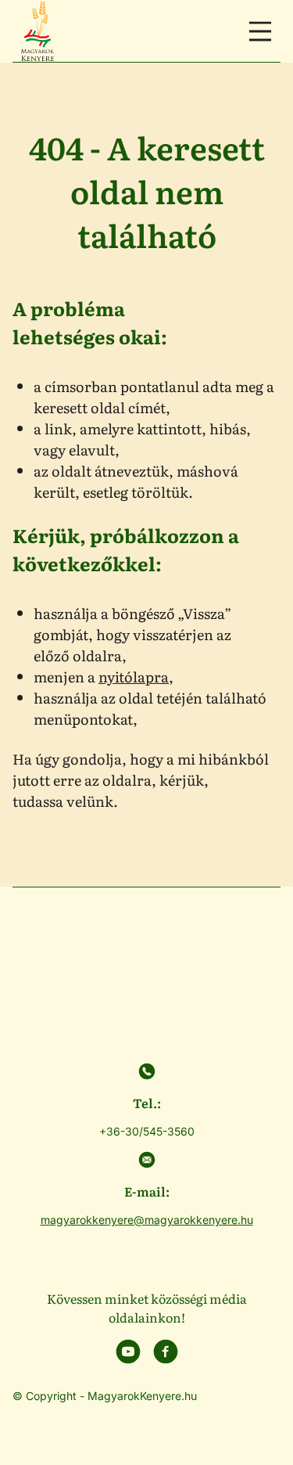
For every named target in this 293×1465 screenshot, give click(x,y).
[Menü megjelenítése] (260, 31)
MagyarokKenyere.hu (142, 1395)
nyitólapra (133, 676)
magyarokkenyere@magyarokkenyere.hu (147, 1219)
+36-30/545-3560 (147, 1131)
